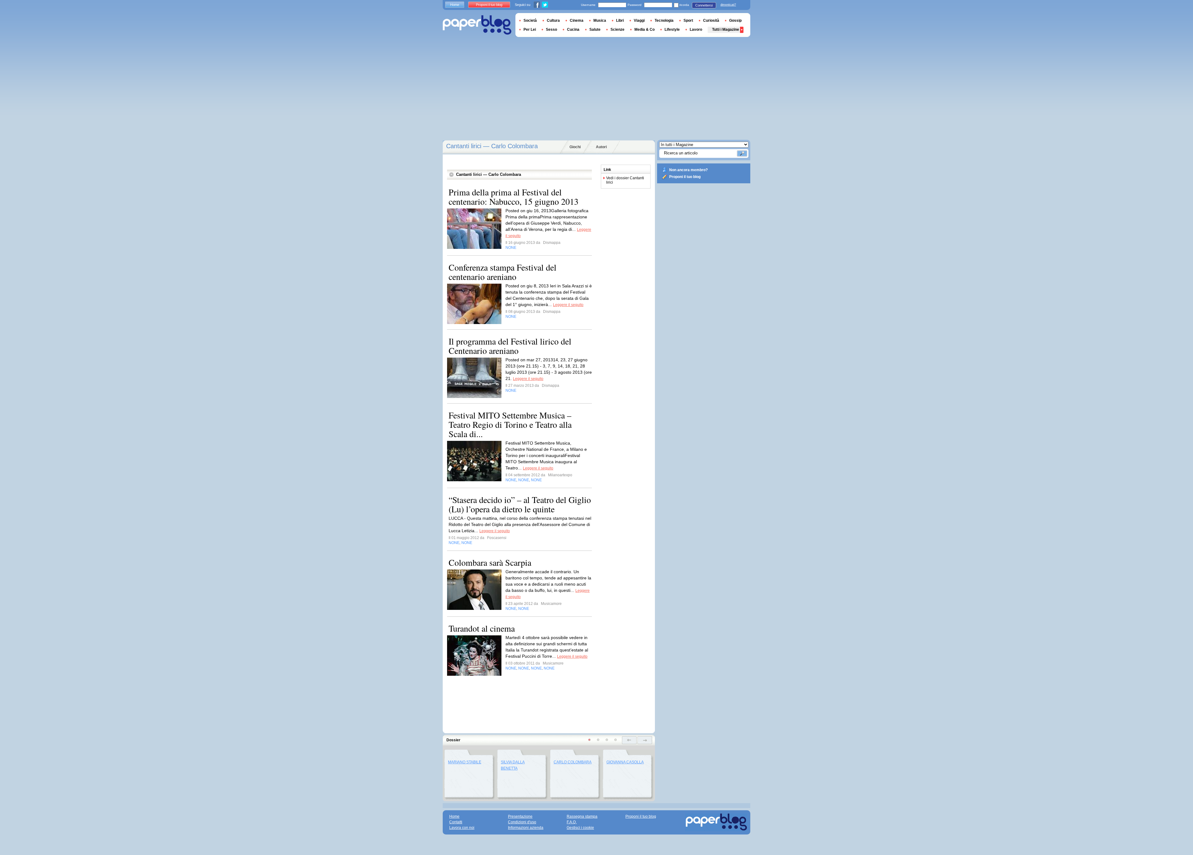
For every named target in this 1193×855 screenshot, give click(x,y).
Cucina (573, 29)
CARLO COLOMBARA (573, 762)
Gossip (735, 20)
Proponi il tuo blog (685, 177)
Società (530, 20)
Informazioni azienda (525, 827)
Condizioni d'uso (522, 822)
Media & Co (644, 29)
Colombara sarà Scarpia (490, 562)
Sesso (551, 29)
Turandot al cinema (482, 628)
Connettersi (704, 5)
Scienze (617, 29)
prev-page (629, 740)
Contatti (455, 822)
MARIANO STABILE (464, 762)
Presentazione (520, 816)
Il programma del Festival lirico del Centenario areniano (510, 345)
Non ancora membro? (688, 170)
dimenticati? (728, 4)
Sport (688, 20)
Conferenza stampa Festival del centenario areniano (502, 271)
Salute (595, 29)
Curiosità (711, 20)
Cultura (553, 20)
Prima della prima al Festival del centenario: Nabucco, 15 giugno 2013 (513, 196)
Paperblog (477, 25)
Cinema (576, 20)
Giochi (575, 147)
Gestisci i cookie (580, 827)
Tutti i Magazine (725, 29)
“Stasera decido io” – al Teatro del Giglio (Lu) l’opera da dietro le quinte (520, 504)
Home (454, 5)
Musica (599, 20)
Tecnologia (664, 20)
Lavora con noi (461, 827)
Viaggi (639, 20)
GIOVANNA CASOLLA (625, 762)
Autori (601, 147)
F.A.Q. (572, 822)
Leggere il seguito (568, 305)
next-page (645, 740)
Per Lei (529, 29)
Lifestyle (672, 29)
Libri (620, 20)
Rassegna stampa (582, 816)
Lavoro (696, 29)
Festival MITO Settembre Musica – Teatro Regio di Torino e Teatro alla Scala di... (510, 424)
